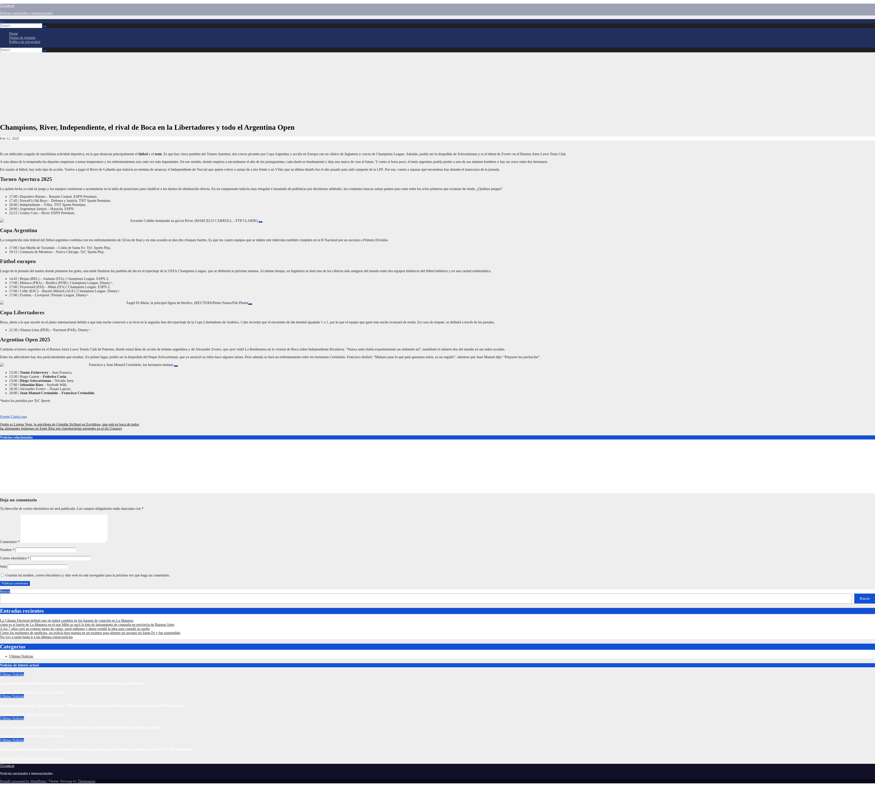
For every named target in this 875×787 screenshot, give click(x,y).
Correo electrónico (14, 558)
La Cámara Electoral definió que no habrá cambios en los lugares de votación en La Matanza (72, 446)
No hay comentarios (50, 692)
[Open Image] (260, 222)
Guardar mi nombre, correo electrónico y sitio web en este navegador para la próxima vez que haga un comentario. (87, 575)
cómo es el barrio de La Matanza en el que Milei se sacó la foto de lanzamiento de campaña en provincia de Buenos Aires (92, 464)
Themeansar (86, 781)
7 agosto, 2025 (11, 692)
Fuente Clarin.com (13, 417)
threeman (29, 692)
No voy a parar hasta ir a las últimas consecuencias (36, 637)
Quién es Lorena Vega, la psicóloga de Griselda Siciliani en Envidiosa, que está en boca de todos (69, 424)
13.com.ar (7, 6)
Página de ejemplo (22, 38)
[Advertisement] (437, 86)
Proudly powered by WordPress (23, 781)
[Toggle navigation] (2, 22)
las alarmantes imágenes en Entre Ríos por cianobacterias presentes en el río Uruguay (61, 428)
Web (3, 567)
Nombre (7, 550)
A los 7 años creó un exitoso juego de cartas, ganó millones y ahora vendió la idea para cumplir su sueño (79, 482)
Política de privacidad (24, 42)
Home (13, 34)
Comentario (10, 542)
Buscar (5, 591)
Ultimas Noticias (21, 656)
